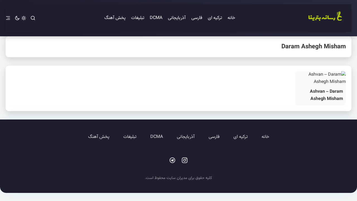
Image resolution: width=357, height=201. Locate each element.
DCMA (156, 18)
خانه (231, 18)
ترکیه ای (215, 18)
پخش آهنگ (115, 18)
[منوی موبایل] (8, 18)
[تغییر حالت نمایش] (20, 18)
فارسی (196, 18)
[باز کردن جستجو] (32, 18)
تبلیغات (137, 18)
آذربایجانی (177, 18)
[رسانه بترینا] (325, 18)
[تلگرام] (172, 160)
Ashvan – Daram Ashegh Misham (326, 95)
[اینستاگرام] (184, 160)
